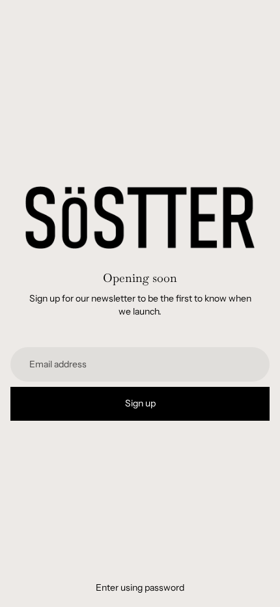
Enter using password (140, 587)
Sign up (140, 403)
